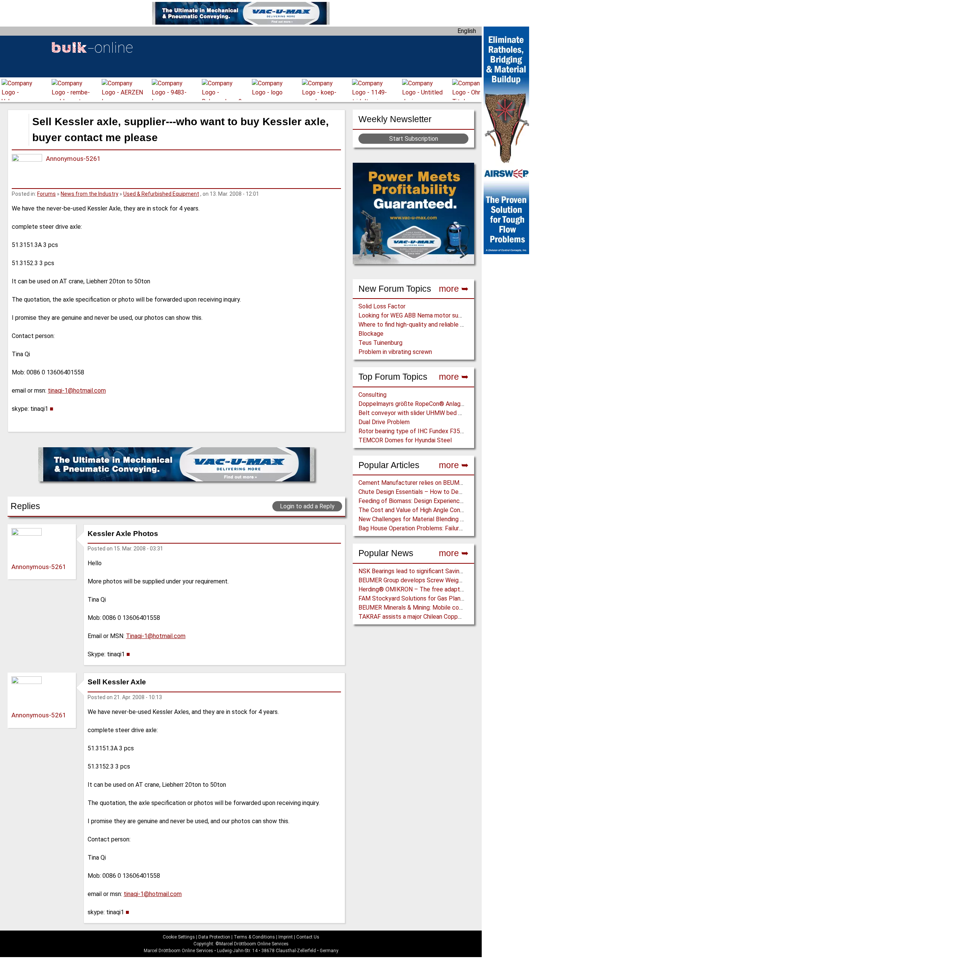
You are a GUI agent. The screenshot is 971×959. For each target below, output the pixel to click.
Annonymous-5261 (73, 158)
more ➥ (453, 289)
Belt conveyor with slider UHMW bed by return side (426, 413)
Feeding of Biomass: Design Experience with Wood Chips (433, 501)
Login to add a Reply (307, 506)
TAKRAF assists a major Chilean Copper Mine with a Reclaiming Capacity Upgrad (464, 616)
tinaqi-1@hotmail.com (77, 390)
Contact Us (307, 937)
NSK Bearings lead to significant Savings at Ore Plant (429, 571)
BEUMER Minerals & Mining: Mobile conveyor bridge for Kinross (441, 607)
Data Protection (214, 937)
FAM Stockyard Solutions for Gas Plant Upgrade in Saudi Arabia (442, 598)
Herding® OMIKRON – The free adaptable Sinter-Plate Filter (440, 589)
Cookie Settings (179, 937)
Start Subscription (413, 138)
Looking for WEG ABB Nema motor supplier (415, 315)
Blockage (370, 333)
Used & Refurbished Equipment (161, 194)
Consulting (372, 394)
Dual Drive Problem (384, 422)
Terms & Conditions (254, 937)
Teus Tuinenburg (380, 342)
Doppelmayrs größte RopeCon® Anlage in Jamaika (425, 403)
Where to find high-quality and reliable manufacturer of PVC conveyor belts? (460, 324)
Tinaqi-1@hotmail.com (155, 636)
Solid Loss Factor (381, 306)
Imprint (285, 937)
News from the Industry (89, 194)
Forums (46, 194)
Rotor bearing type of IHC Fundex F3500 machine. (425, 431)
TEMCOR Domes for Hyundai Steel (405, 440)
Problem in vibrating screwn (395, 351)
